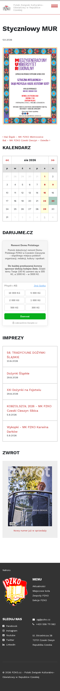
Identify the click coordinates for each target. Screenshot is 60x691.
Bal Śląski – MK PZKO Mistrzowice (23, 137)
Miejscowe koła (41, 591)
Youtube (10, 635)
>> (52, 160)
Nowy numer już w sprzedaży (30, 530)
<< (7, 160)
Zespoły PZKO (40, 595)
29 (44, 209)
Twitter (10, 640)
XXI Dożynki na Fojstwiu (24, 390)
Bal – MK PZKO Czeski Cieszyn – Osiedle (25, 140)
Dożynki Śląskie (18, 373)
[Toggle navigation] (54, 5)
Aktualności (38, 586)
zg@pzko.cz (43, 619)
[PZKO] (6, 7)
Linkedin (10, 644)
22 (44, 201)
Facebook (11, 626)
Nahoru (6, 570)
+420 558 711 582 (46, 624)
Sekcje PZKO (39, 600)
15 (45, 192)
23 (53, 201)
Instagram (11, 630)
